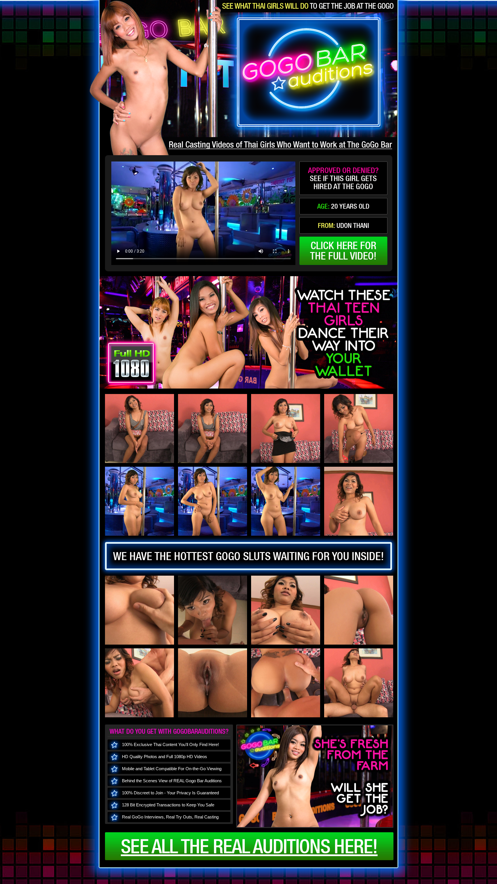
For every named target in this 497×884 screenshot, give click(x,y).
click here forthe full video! (343, 250)
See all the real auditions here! (249, 846)
